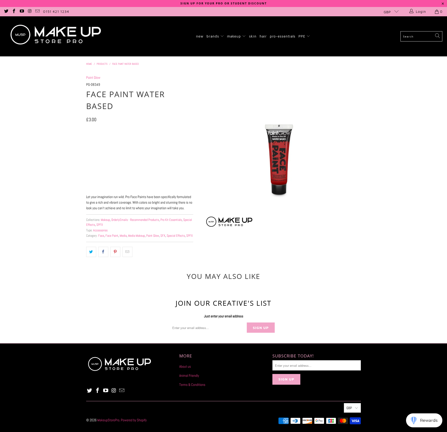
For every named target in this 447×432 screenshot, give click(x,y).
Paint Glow (93, 77)
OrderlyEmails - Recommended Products (135, 220)
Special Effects (176, 236)
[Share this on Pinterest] (115, 252)
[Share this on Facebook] (103, 252)
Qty (88, 153)
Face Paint (111, 236)
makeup (234, 36)
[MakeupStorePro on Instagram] (29, 11)
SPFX (99, 225)
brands (213, 36)
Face (101, 236)
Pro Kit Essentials (171, 220)
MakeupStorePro (108, 420)
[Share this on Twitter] (91, 252)
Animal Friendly (189, 375)
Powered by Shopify (134, 420)
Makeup (105, 220)
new (199, 36)
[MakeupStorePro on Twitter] (5, 11)
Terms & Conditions (192, 384)
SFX (162, 236)
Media (123, 236)
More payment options (166, 187)
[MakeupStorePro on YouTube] (21, 11)
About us (185, 366)
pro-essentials (282, 36)
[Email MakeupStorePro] (37, 11)
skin (253, 36)
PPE (302, 36)
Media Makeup (136, 236)
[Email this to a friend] (127, 252)
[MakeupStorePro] (55, 36)
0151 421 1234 (56, 12)
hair (263, 36)
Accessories (100, 230)
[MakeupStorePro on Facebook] (13, 11)
